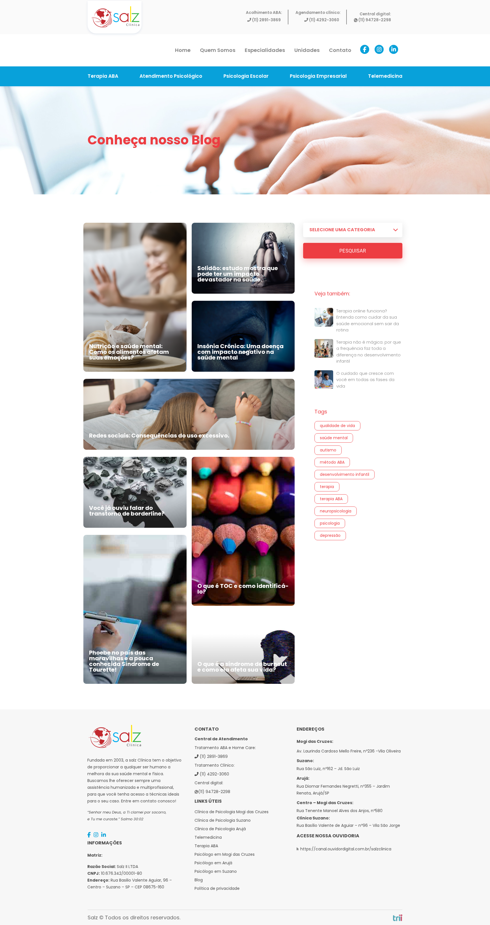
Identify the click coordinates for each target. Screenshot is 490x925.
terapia (327, 486)
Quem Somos (217, 50)
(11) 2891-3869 (266, 20)
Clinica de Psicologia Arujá (220, 829)
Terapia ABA (103, 76)
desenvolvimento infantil (344, 474)
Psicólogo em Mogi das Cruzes (225, 854)
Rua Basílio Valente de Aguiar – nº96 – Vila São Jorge (348, 825)
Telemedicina (385, 76)
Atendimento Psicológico (171, 76)
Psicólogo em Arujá (213, 863)
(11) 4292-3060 (324, 20)
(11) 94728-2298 (374, 20)
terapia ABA (331, 499)
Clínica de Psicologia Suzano (223, 820)
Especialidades (265, 50)
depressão (330, 535)
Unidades (307, 50)
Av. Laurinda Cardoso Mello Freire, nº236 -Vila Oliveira (349, 751)
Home (183, 50)
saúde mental (334, 438)
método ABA (332, 462)
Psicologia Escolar (246, 76)
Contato (340, 50)
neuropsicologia (335, 511)
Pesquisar (352, 251)
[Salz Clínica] (115, 17)
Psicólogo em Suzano (216, 871)
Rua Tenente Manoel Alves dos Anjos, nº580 (340, 810)
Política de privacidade (217, 888)
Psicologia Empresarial (318, 76)
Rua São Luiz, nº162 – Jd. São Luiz (328, 768)
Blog (199, 880)
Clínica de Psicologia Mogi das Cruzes (232, 812)
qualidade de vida (337, 425)
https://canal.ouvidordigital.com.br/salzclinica (345, 849)
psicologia (330, 523)
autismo (328, 450)
